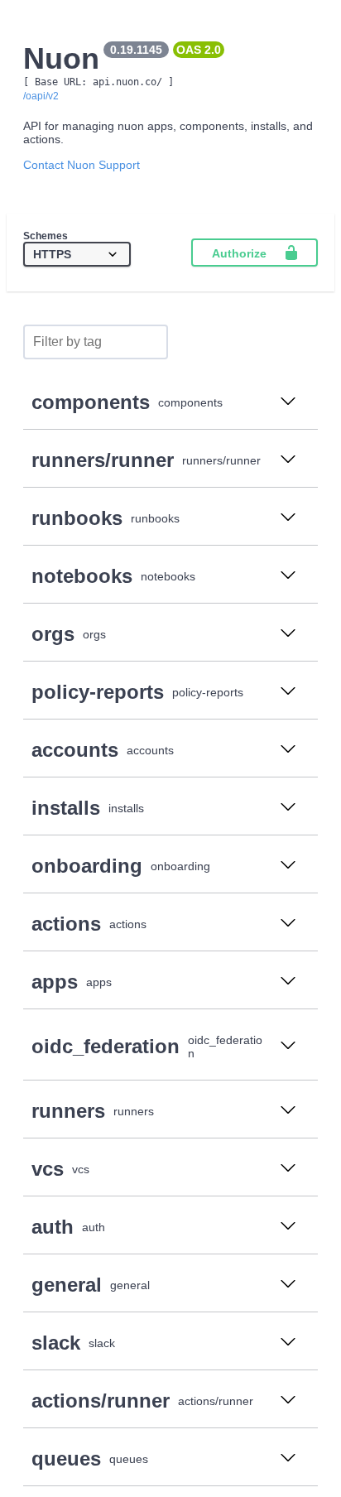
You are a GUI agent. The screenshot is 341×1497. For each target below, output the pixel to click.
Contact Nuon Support (81, 164)
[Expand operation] (288, 402)
